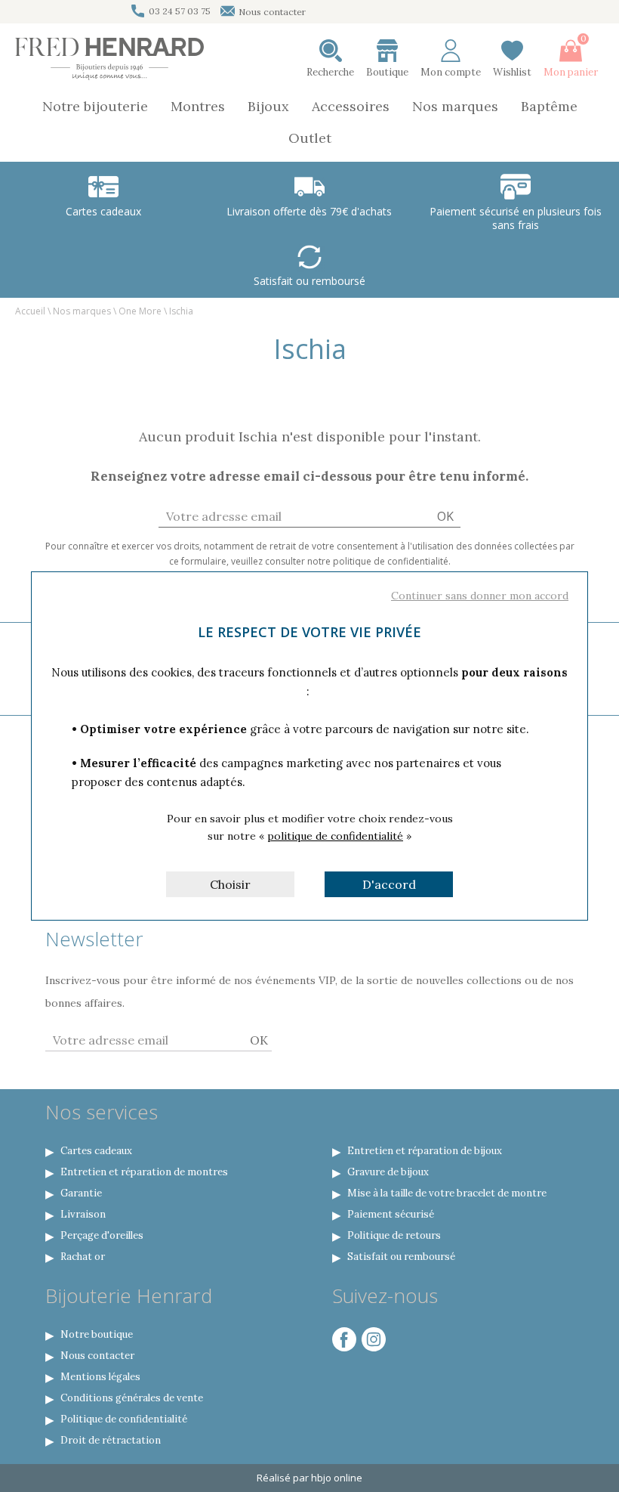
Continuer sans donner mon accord (479, 595)
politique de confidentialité (335, 836)
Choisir (230, 884)
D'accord (389, 884)
